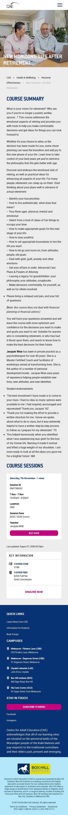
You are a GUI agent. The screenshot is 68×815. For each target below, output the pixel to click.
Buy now (34, 533)
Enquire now (34, 592)
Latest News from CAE (17, 621)
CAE (9, 77)
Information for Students (18, 627)
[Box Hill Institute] (34, 773)
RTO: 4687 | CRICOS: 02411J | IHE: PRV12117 (34, 809)
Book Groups (13, 634)
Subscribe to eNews (34, 706)
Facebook (11, 714)
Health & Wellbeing (26, 77)
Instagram (11, 720)
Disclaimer (52, 806)
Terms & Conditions (18, 806)
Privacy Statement (37, 806)
